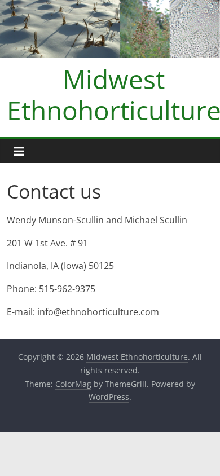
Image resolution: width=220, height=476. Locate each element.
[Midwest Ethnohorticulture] (110, 7)
